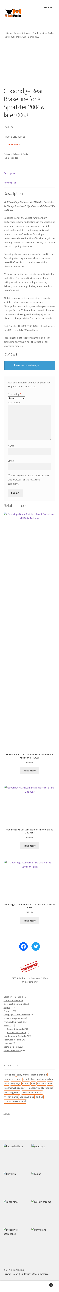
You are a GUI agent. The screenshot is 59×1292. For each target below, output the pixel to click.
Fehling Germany (12, 1079)
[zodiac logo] (43, 1184)
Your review (14, 402)
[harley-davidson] (16, 1156)
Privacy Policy (11, 1273)
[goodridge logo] (43, 1156)
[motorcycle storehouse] (16, 1240)
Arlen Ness (9, 1074)
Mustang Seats (12, 1092)
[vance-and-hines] (16, 1212)
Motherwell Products (15, 1087)
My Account (10, 1286)
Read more (30, 770)
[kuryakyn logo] (16, 1184)
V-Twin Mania (11, 1096)
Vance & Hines (27, 1096)
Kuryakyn (15, 1083)
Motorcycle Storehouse (40, 1087)
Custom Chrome (39, 1074)
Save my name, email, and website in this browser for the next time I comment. (29, 479)
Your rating (14, 394)
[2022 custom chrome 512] (43, 1212)
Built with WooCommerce (34, 1273)
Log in (7, 1113)
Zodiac (39, 1096)
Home (9, 33)
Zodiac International (15, 1101)
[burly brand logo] (43, 1240)
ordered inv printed (32, 1092)
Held (6, 1083)
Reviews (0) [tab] (10, 182)
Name (12, 445)
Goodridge (13, 157)
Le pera (25, 1083)
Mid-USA (41, 1083)
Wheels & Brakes (22, 33)
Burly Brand (23, 1074)
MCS (33, 1083)
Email (12, 460)
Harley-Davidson (45, 1079)
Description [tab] (10, 173)
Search (29, 1286)
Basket (45, 1284)
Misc (50, 1083)
